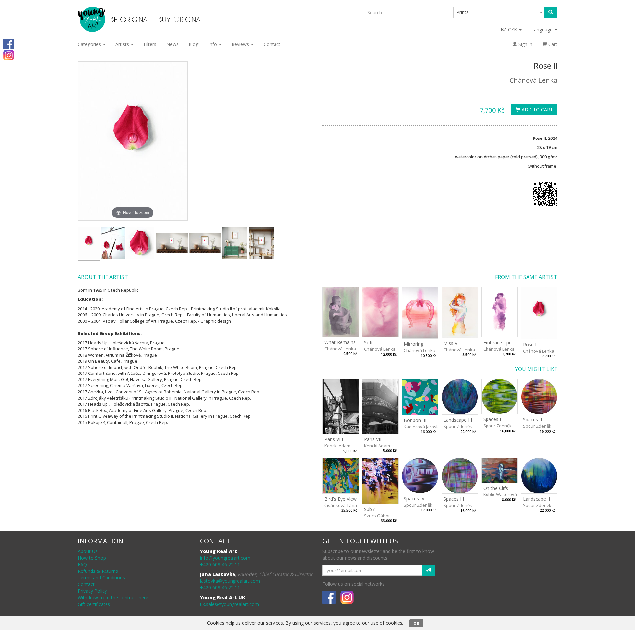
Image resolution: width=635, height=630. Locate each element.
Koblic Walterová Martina (508, 494)
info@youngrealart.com (225, 558)
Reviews (241, 44)
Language (542, 29)
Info (213, 44)
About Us (88, 551)
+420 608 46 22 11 (220, 564)
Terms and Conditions (101, 577)
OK (416, 623)
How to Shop (92, 558)
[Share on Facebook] (8, 43)
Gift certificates (94, 604)
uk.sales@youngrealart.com (229, 604)
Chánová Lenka (533, 80)
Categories (90, 44)
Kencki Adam (337, 446)
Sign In (524, 44)
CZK (513, 29)
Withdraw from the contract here (113, 597)
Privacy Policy (92, 591)
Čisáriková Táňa (340, 505)
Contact (272, 44)
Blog (193, 44)
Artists (122, 44)
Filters (150, 44)
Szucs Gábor (377, 516)
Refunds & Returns (98, 571)
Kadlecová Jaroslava (424, 427)
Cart (552, 44)
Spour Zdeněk (458, 426)
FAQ (82, 564)
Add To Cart (536, 109)
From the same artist (526, 277)
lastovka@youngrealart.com (230, 581)
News (172, 44)
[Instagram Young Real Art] (8, 55)
